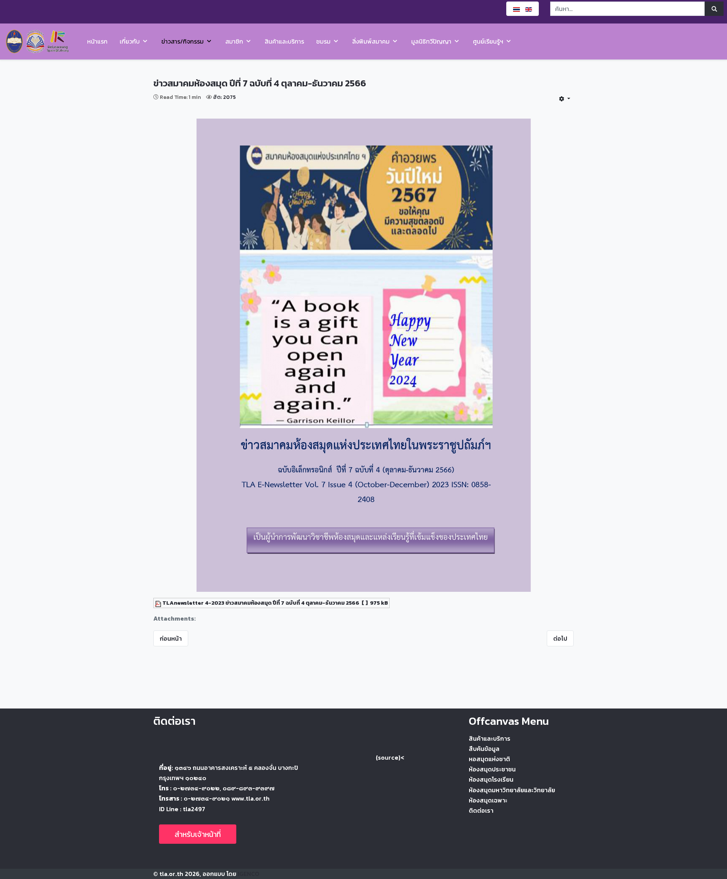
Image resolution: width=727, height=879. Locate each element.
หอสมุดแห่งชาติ (489, 758)
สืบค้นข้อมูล (484, 748)
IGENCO (248, 873)
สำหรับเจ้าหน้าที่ (198, 834)
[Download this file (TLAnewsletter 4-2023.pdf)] (158, 603)
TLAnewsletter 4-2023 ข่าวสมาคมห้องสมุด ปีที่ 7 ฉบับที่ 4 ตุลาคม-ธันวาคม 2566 (260, 603)
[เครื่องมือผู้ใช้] (564, 98)
